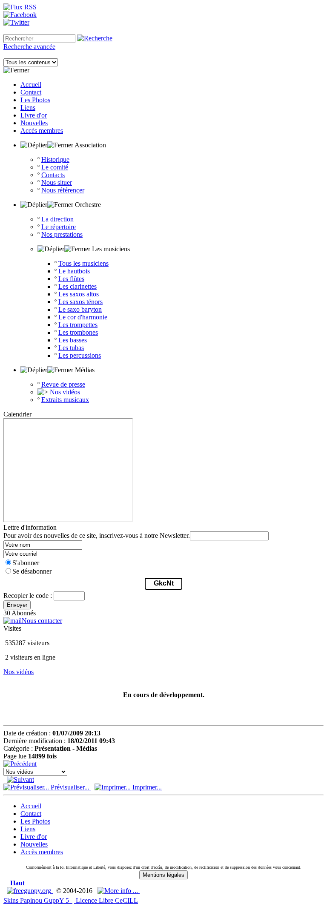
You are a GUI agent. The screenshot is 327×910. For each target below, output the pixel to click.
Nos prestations (62, 234)
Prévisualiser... (70, 787)
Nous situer (56, 182)
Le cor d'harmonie (82, 317)
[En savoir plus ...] (119, 890)
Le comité (54, 167)
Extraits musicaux (65, 399)
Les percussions (79, 355)
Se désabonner (32, 571)
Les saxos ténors (80, 301)
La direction (57, 219)
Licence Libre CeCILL (106, 900)
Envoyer (17, 605)
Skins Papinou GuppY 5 (37, 900)
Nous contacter (42, 620)
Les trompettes (78, 324)
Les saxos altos (78, 294)
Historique (55, 159)
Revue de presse (63, 384)
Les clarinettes (77, 286)
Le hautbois (74, 271)
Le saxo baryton (80, 309)
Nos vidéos (65, 392)
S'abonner (25, 562)
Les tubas (71, 347)
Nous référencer (62, 190)
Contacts (53, 174)
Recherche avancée (29, 46)
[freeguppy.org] (30, 890)
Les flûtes (71, 278)
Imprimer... (146, 787)
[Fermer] (16, 70)
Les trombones (78, 332)
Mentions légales (163, 875)
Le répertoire (58, 226)
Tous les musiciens (83, 263)
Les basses (72, 340)
